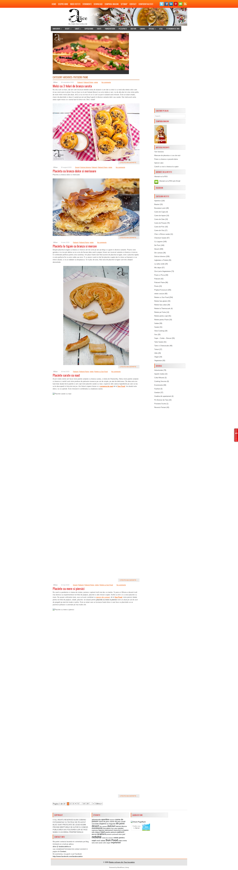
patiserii (120, 832)
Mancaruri (57, 28)
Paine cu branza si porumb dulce (166, 159)
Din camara (158, 253)
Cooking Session (160, 381)
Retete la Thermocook (162, 308)
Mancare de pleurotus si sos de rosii (167, 155)
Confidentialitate (146, 4)
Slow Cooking (159, 331)
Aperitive (157, 201)
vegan (108, 842)
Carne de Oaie (159, 219)
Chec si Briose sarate (162, 234)
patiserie (114, 832)
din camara (103, 826)
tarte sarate (99, 842)
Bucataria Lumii (159, 208)
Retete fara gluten (160, 301)
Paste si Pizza (159, 275)
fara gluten (107, 828)
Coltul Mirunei (159, 378)
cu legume (111, 824)
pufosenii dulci (117, 834)
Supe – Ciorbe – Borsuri (162, 338)
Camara (142, 28)
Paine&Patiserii (110, 28)
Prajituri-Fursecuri (160, 290)
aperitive (105, 819)
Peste (156, 286)
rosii (98, 840)
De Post (157, 245)
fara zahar (114, 828)
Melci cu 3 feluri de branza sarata (72, 86)
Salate (99, 28)
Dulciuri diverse (85, 167)
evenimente (97, 828)
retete (96, 82)
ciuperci (102, 824)
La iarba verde (159, 264)
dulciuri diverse (121, 826)
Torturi (156, 349)
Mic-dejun (157, 268)
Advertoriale (158, 370)
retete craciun (159, 294)
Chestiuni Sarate (160, 238)
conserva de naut (106, 386)
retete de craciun (107, 838)
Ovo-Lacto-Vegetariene (162, 271)
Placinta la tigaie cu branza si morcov (75, 246)
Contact (132, 4)
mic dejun (96, 832)
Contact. (63, 851)
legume (101, 830)
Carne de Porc (159, 227)
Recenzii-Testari (160, 407)
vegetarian (116, 842)
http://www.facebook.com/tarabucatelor (68, 856)
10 (84, 804)
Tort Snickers (159, 152)
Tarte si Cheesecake (161, 346)
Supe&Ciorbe (89, 28)
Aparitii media (159, 374)
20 (88, 804)
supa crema (122, 840)
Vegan (156, 357)
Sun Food (121, 386)
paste (107, 832)
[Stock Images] (160, 143)
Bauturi (133, 28)
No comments (106, 82)
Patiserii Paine (88, 82)
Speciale (152, 28)
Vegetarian (158, 360)
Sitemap (124, 4)
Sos (155, 334)
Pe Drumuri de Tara (172, 28)
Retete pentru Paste (161, 320)
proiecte (109, 834)
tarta (93, 842)
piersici (94, 834)
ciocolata (95, 824)
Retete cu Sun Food (101, 371)
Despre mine (63, 4)
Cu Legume (158, 241)
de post (120, 823)
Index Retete (75, 4)
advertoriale (96, 820)
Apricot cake (158, 163)
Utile (161, 28)
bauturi (112, 819)
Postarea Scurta (160, 404)
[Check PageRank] (138, 822)
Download (98, 4)
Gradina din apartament (162, 396)
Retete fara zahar (160, 305)
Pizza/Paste (123, 28)
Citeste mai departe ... (129, 162)
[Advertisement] (169, 70)
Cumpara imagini (112, 4)
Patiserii (80, 82)
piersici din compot (103, 597)
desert (95, 826)
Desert (68, 28)
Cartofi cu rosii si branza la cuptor (166, 167)
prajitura (101, 834)
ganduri (120, 828)
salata (103, 840)
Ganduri (157, 392)
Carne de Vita (159, 230)
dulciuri (111, 826)
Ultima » (98, 804)
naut (103, 832)
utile (104, 842)
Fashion (157, 389)
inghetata (95, 830)
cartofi (123, 821)
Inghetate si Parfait (161, 260)
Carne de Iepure (160, 215)
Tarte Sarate (158, 342)
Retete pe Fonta (160, 312)
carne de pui (115, 821)
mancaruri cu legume (121, 830)
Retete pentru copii (161, 316)
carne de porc (104, 821)
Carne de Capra (159, 212)
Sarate (78, 28)
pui (123, 834)
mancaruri (109, 830)
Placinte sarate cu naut (66, 375)
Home (54, 4)
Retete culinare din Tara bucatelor (122, 862)
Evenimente (87, 4)
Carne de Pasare (160, 223)
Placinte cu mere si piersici (68, 588)
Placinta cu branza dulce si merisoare (74, 171)
